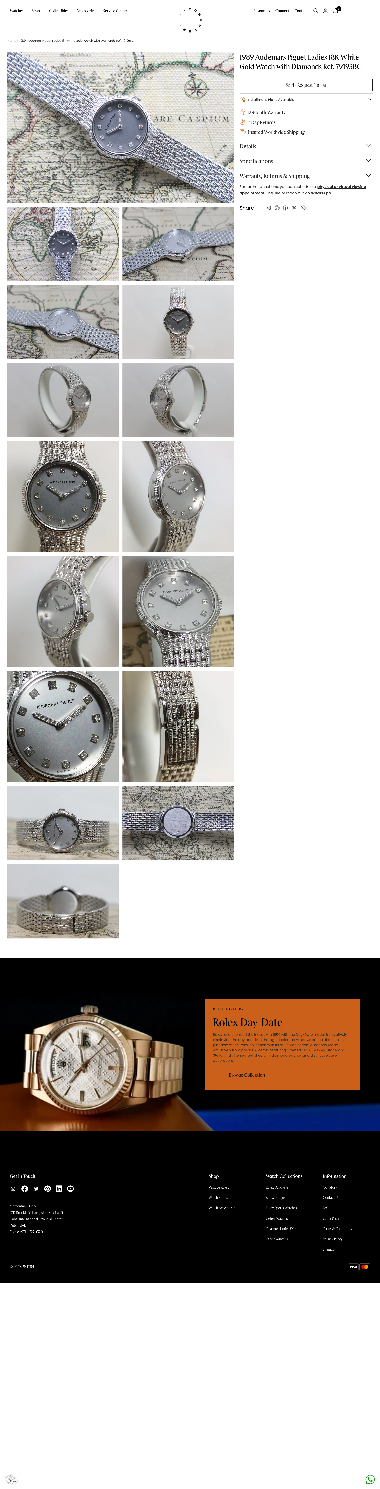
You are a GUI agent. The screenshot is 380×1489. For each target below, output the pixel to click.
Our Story (330, 1187)
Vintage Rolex (219, 1187)
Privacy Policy (333, 1239)
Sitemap (329, 1249)
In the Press (331, 1218)
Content (301, 10)
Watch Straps (218, 1197)
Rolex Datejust (276, 1197)
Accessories (85, 10)
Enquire (273, 193)
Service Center (115, 10)
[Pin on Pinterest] (277, 207)
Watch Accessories (222, 1208)
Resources (262, 10)
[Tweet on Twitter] (269, 208)
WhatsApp (321, 193)
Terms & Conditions (337, 1228)
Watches (16, 10)
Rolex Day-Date (277, 1187)
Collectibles (58, 10)
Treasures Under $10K (281, 1228)
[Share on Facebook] (285, 208)
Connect (282, 10)
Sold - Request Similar (306, 85)
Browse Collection (247, 1075)
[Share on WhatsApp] (303, 208)
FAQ (326, 1208)
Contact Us (331, 1197)
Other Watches (277, 1239)
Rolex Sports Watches (281, 1208)
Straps (36, 10)
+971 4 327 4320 (31, 1231)
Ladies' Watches (277, 1218)
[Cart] (335, 10)
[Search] (315, 10)
